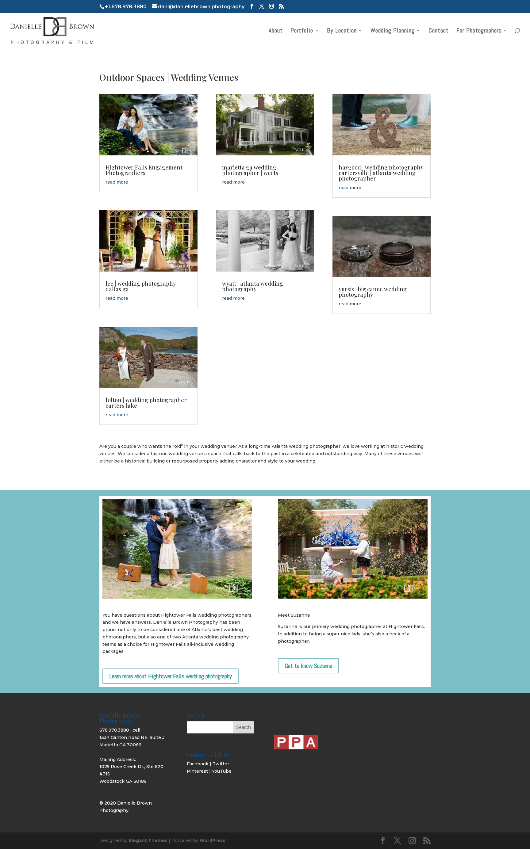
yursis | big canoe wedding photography (373, 291)
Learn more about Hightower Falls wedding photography (170, 676)
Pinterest (197, 771)
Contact (438, 31)
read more (117, 182)
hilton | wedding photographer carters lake (146, 402)
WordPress (212, 840)
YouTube (222, 771)
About (276, 31)
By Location (342, 31)
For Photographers (479, 31)
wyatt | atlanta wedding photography (252, 286)
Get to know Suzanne (308, 666)
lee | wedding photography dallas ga (141, 286)
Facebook (198, 764)
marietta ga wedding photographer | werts (250, 170)
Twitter (221, 764)
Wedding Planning (393, 31)
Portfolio (301, 31)
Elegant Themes (148, 840)
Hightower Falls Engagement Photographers (144, 170)
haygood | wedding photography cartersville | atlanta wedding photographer (381, 173)
